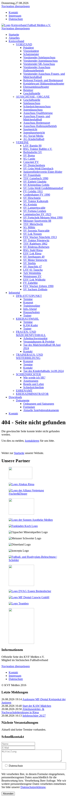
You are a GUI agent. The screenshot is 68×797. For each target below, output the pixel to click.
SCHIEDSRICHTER (28, 374)
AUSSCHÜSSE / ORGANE (33, 96)
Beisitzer (28, 90)
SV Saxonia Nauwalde (36, 230)
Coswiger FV (31, 162)
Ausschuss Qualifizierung (38, 113)
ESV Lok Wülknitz (34, 279)
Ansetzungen (30, 380)
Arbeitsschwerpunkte (35, 338)
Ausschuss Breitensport (36, 122)
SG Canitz (29, 158)
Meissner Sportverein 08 (37, 220)
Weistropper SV (32, 276)
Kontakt (13, 12)
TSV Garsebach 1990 (35, 178)
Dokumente (22, 400)
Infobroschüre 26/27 (34, 715)
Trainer (27, 315)
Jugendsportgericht (34, 132)
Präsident (28, 47)
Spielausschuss (31, 103)
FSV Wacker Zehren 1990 (38, 286)
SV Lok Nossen (32, 233)
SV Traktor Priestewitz (36, 240)
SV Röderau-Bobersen (36, 246)
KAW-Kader (30, 325)
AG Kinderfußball (33, 139)
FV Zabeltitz (30, 282)
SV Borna (29, 155)
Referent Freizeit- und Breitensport (43, 80)
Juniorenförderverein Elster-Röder (42, 171)
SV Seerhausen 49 (33, 256)
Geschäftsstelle (31, 93)
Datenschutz (16, 19)
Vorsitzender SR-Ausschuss (39, 64)
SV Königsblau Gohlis (36, 184)
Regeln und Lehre (33, 384)
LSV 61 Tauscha (33, 269)
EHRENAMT (24, 390)
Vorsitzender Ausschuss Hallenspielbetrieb (36, 69)
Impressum (15, 15)
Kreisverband (16, 41)
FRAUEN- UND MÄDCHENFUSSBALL (31, 333)
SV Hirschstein (32, 197)
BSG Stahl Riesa (33, 250)
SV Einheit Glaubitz (34, 181)
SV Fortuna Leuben (34, 210)
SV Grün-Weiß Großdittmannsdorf (43, 188)
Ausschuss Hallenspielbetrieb (40, 126)
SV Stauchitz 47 (32, 266)
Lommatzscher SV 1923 (37, 214)
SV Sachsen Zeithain (35, 289)
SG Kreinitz (30, 204)
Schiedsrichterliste (33, 387)
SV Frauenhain (32, 175)
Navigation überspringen (15, 6)
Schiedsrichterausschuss (37, 106)
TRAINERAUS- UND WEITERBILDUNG (29, 356)
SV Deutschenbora (34, 165)
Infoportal (14, 292)
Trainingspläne (31, 305)
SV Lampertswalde (34, 207)
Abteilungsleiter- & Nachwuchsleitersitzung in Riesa (22, 711)
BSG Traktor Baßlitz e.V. (37, 148)
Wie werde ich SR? (34, 377)
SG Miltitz (29, 227)
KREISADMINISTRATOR (32, 393)
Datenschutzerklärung (33, 787)
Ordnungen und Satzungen (38, 403)
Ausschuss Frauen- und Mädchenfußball (36, 118)
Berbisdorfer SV (32, 152)
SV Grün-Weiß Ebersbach (38, 168)
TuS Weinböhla (32, 273)
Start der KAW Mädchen (36, 705)
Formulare (29, 406)
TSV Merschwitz (33, 224)
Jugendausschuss (33, 109)
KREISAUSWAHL (27, 318)
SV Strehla (29, 263)
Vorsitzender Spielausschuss (39, 57)
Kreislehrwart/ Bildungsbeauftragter (43, 83)
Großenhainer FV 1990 (36, 194)
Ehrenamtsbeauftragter (36, 86)
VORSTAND (24, 44)
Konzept (28, 302)
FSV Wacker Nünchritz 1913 (40, 237)
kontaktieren (32, 440)
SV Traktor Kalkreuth (35, 201)
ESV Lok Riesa (32, 253)
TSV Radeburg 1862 (35, 243)
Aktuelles (14, 37)
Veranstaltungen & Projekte (39, 341)
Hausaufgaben (31, 312)
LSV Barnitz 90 (32, 145)
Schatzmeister (31, 54)
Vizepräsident (31, 50)
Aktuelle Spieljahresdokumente (41, 410)
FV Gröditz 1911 (33, 191)
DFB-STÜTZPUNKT (29, 295)
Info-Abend (30, 308)
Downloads (15, 397)
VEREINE (22, 142)
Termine (28, 299)
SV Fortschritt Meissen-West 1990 (43, 217)
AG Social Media (33, 135)
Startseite (14, 34)
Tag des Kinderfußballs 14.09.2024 (43, 371)
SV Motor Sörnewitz (35, 259)
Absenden (8, 793)
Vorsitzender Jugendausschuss (40, 60)
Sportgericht (30, 129)
